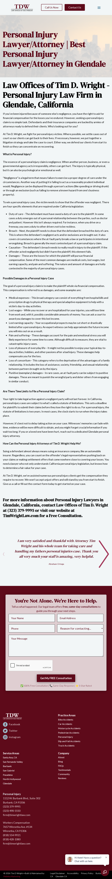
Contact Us (74, 7)
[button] (98, 7)
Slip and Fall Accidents (69, 741)
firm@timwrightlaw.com (16, 814)
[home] (22, 7)
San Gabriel (8, 770)
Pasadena (8, 774)
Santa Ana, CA (10, 757)
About (61, 757)
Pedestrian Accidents (68, 732)
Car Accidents (65, 724)
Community (64, 774)
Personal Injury (65, 736)
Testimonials (64, 769)
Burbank (7, 766)
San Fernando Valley (13, 761)
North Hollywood (12, 779)
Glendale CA (61, 876)
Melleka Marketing (12, 876)
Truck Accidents (66, 745)
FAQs (61, 765)
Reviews (62, 778)
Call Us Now (51, 7)
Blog (60, 761)
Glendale (7, 783)
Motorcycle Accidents (69, 728)
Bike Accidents (65, 719)
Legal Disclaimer (57, 873)
